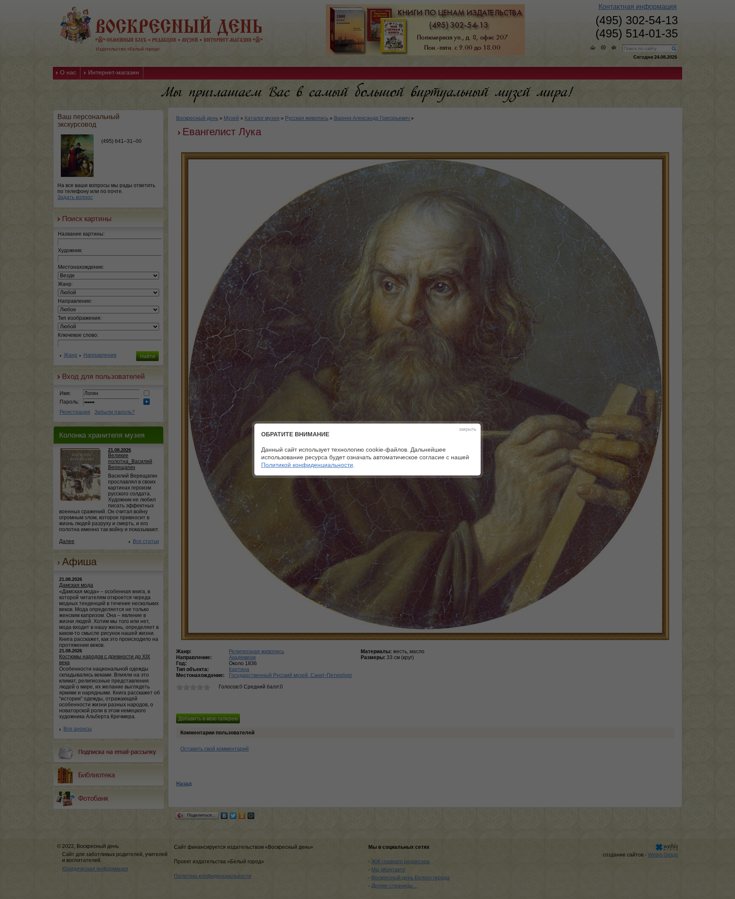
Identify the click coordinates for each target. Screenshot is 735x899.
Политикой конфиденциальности (307, 464)
